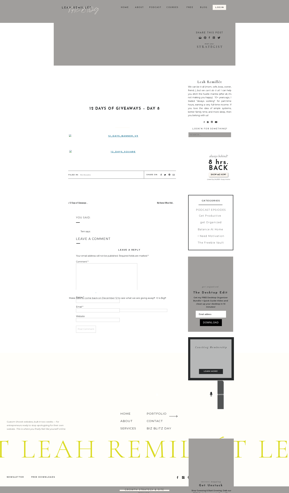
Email (79, 306)
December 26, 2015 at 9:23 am (96, 235)
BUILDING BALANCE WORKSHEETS (104, 420)
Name (80, 297)
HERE (72, 287)
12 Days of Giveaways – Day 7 (81, 202)
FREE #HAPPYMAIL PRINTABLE (102, 467)
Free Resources (85, 175)
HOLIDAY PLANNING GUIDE (100, 427)
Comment (82, 261)
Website (80, 316)
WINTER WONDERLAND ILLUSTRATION (107, 433)
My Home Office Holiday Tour (168, 202)
